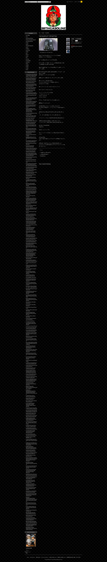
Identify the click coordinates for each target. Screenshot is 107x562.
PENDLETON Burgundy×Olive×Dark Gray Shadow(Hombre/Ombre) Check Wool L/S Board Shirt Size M (31, 392)
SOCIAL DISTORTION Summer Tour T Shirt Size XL (31, 319)
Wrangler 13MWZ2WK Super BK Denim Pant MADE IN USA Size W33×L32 (31, 209)
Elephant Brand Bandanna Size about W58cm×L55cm (31, 244)
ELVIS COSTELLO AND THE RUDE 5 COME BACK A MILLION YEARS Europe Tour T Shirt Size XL (31, 75)
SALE (27, 36)
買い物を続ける (42, 155)
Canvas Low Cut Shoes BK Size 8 (31, 326)
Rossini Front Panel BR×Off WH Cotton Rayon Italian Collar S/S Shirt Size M (31, 266)
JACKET (27, 42)
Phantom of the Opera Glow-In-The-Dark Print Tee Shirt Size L (31, 149)
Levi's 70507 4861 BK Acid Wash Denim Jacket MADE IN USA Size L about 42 (31, 343)
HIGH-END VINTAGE (29, 41)
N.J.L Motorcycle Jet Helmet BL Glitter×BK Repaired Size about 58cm (31, 295)
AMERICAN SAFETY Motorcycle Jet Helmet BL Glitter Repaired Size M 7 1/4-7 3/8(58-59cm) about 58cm (31, 192)
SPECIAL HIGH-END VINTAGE (31, 39)
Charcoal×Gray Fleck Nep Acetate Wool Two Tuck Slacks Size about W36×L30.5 (31, 518)
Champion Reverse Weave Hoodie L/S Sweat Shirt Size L (31, 451)
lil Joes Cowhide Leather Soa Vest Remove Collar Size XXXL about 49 (31, 507)
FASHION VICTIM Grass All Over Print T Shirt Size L (31, 157)
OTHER (27, 68)
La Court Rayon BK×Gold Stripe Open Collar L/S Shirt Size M (31, 331)
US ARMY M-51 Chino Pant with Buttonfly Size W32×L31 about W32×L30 (31, 333)
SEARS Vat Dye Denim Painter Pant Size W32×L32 (31, 516)
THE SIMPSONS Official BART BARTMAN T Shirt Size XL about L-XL (31, 180)
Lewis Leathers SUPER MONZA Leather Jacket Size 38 (31, 170)
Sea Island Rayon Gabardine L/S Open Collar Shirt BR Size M (31, 141)
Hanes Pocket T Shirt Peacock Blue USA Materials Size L (31, 82)
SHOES (27, 56)
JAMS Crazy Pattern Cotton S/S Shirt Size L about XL (31, 206)
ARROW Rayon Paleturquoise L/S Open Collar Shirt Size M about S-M (31, 280)
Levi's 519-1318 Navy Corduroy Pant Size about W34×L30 (31, 453)
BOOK (27, 69)
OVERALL (27, 48)
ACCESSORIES (28, 60)
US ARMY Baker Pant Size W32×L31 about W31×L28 (30, 275)
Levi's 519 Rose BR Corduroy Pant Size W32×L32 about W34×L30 (31, 357)
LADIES (27, 51)
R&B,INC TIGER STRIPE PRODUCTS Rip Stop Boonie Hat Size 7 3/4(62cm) (31, 387)
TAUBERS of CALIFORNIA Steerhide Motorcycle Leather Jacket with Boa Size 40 (31, 484)
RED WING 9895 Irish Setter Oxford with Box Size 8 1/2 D (31, 513)
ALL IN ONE (28, 50)
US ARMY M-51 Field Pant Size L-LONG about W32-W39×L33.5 (31, 363)
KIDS (26, 53)
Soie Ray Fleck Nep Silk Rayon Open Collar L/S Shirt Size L (31, 88)
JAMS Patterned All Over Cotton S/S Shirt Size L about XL (31, 173)
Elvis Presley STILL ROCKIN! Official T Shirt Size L (30, 91)
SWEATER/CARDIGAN (29, 45)
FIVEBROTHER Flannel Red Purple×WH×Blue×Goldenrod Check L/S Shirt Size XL (31, 419)
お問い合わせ (38, 557)
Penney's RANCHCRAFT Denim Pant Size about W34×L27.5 (31, 374)
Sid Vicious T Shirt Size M (30, 320)
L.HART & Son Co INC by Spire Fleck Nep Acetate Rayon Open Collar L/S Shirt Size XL (31, 85)
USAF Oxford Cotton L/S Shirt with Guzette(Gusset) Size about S (31, 354)
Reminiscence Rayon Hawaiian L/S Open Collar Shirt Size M (31, 287)
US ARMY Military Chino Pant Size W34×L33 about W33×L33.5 (31, 428)
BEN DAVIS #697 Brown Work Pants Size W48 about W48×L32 (31, 522)
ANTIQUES (28, 62)
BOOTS (27, 54)
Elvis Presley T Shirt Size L (30, 118)
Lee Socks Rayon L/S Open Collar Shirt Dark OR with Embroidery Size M (30, 431)
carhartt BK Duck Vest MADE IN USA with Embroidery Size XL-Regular (31, 422)
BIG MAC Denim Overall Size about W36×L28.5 (31, 175)
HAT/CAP (27, 59)
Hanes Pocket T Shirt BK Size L (31, 189)
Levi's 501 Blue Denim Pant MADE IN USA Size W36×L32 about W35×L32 (30, 347)
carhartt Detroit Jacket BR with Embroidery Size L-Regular (31, 491)
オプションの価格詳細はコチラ (76, 42)
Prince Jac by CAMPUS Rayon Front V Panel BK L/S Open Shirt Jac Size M (31, 283)
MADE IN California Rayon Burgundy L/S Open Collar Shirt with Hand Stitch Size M (31, 218)
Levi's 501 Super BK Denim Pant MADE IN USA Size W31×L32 (31, 239)
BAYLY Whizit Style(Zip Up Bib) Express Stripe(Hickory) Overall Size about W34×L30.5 (31, 154)
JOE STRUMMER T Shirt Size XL (31, 277)
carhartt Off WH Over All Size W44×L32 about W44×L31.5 (31, 413)
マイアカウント (70, 1)
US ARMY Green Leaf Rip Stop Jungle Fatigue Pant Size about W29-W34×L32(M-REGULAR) (31, 199)
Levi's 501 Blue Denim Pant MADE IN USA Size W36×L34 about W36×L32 (30, 132)
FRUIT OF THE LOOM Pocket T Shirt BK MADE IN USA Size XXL (31, 129)
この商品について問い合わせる (45, 152)
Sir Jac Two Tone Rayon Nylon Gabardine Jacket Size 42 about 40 (31, 339)
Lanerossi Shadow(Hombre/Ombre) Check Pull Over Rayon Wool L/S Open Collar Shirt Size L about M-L (31, 499)
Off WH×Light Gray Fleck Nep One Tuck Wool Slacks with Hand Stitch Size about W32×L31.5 (31, 471)
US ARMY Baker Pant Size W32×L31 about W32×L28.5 (30, 396)
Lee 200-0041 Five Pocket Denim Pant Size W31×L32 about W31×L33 (30, 481)
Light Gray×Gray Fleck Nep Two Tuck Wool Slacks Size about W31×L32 (31, 467)
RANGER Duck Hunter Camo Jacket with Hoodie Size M (31, 368)
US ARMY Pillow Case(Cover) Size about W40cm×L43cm (31, 426)
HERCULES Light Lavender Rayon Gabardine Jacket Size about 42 (31, 184)
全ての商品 (28, 35)
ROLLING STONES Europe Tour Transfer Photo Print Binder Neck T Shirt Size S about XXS (31, 78)
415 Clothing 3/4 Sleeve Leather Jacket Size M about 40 (31, 168)
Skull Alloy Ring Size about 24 (31, 159)
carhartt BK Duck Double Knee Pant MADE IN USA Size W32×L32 (31, 292)
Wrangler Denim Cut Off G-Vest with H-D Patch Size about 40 (31, 416)
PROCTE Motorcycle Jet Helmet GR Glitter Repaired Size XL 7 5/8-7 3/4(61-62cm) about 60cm (31, 164)
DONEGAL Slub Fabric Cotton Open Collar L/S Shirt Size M (31, 116)
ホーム (28, 557)
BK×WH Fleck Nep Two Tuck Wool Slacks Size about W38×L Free (31, 503)
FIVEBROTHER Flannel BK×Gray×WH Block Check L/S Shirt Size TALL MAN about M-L (31, 447)
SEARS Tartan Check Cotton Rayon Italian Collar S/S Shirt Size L (31, 232)
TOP (39, 32)
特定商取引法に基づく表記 (71, 557)
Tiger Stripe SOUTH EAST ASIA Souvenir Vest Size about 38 (31, 328)
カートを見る (79, 1)
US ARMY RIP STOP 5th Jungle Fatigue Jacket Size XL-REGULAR (31, 187)
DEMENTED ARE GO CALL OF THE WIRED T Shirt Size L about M (31, 138)
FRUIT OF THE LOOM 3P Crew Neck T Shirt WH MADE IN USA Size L (31, 125)
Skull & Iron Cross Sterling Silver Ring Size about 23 (31, 337)
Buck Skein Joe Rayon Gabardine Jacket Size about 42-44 (31, 463)
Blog (27, 553)
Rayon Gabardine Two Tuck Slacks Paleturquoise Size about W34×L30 (31, 299)
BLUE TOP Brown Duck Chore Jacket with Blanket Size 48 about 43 (31, 488)
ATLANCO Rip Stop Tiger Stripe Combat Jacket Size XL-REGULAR (31, 408)
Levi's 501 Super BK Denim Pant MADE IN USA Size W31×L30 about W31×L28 (31, 98)
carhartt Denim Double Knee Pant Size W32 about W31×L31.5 (31, 261)
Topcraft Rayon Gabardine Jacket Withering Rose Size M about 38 (31, 323)
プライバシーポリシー (45, 557)
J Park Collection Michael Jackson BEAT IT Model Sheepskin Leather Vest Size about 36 (31, 405)
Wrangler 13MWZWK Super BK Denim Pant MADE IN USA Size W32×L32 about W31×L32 (31, 380)
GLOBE (43, 32)
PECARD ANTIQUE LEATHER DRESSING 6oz (30, 437)
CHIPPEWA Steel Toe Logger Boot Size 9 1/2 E (31, 456)
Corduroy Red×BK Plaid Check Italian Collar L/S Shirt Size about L (31, 440)
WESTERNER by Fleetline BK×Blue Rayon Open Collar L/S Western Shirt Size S (31, 528)
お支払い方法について (53, 557)
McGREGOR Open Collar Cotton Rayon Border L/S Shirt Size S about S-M (31, 350)
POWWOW (47, 32)
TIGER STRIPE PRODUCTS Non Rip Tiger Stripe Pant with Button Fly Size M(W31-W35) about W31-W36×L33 (31, 254)
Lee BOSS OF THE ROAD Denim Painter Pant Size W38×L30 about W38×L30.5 (31, 477)
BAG (26, 57)
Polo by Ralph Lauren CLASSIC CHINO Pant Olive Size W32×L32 (31, 93)
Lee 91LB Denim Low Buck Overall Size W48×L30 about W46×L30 (31, 272)
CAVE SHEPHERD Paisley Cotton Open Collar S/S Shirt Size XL (31, 241)
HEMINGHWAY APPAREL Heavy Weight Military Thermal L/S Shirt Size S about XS (31, 443)
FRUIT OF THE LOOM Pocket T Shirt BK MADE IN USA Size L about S (31, 106)
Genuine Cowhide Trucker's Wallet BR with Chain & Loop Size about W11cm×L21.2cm (31, 371)
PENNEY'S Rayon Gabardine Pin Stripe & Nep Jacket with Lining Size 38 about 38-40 (31, 524)
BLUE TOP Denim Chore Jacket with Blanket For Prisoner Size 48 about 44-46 (31, 494)
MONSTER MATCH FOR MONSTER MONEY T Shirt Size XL (31, 120)
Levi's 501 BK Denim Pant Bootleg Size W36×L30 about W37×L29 (31, 313)
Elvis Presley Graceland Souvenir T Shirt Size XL (30, 146)
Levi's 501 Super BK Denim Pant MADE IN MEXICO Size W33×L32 (31, 411)
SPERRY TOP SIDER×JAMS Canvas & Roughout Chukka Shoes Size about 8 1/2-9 (31, 202)
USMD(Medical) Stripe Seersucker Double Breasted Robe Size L (31, 383)
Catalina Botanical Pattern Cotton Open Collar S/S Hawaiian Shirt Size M (30, 228)
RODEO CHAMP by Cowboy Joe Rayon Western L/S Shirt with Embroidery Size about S (31, 102)
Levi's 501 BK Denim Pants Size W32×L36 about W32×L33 (31, 435)
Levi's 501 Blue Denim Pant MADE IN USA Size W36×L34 (30, 151)
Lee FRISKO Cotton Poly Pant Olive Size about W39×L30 (31, 123)
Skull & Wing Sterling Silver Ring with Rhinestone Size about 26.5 (31, 475)
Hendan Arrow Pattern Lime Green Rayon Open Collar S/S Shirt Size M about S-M (31, 215)
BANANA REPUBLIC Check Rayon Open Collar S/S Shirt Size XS (31, 246)
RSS (76, 557)
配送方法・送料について (62, 557)
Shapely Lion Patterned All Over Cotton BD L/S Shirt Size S (31, 377)
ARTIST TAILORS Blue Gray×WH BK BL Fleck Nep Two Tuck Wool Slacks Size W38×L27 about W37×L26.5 (31, 459)
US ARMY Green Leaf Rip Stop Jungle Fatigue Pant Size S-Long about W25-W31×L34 (31, 250)
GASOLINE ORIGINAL (29, 38)
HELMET (27, 65)
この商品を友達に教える (44, 154)
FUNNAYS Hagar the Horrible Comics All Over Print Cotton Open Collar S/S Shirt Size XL (31, 222)
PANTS (27, 47)
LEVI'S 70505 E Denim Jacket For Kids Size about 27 (31, 401)
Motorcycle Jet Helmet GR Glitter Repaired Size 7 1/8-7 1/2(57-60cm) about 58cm (31, 235)
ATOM (79, 557)
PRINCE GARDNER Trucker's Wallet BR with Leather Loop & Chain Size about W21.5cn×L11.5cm (31, 110)
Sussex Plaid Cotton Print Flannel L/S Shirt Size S (30, 399)
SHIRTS (27, 44)
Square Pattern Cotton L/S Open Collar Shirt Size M (31, 366)
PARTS (27, 63)
